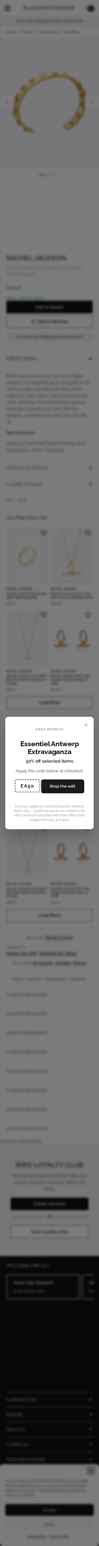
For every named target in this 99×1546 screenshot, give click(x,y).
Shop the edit (63, 786)
